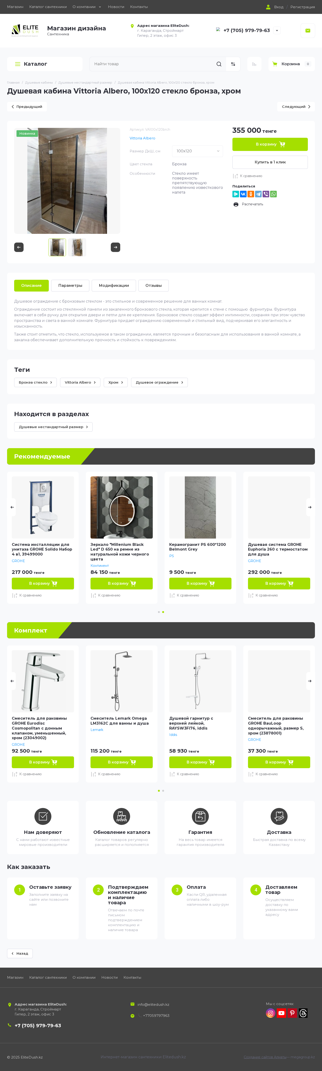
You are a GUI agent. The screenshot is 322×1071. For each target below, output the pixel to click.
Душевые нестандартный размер (85, 82)
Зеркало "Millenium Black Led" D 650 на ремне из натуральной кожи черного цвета (120, 551)
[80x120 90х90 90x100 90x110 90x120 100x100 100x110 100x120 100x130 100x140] (197, 151)
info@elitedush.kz (153, 1004)
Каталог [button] (35, 64)
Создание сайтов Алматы (265, 1057)
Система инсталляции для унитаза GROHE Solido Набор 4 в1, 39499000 (42, 549)
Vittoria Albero (142, 138)
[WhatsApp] (273, 194)
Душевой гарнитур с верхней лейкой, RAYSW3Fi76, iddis (191, 723)
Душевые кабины (39, 82)
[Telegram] (258, 194)
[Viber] (266, 194)
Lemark (97, 730)
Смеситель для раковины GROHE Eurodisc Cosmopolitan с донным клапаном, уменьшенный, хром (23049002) (39, 728)
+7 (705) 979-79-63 (246, 30)
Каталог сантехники (48, 6)
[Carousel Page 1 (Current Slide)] (159, 791)
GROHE (18, 561)
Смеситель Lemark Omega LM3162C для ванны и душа (120, 721)
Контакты (139, 6)
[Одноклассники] (251, 194)
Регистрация (302, 7)
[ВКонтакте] (243, 194)
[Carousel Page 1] (159, 612)
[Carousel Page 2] (163, 791)
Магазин (15, 6)
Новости (116, 6)
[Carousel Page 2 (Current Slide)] (163, 612)
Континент (100, 566)
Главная (13, 82)
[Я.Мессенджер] (235, 194)
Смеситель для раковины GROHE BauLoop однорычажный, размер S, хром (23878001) (276, 725)
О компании (84, 6)
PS (171, 556)
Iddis (173, 735)
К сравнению (251, 176)
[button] (274, 7)
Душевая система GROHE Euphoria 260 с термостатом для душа (278, 549)
